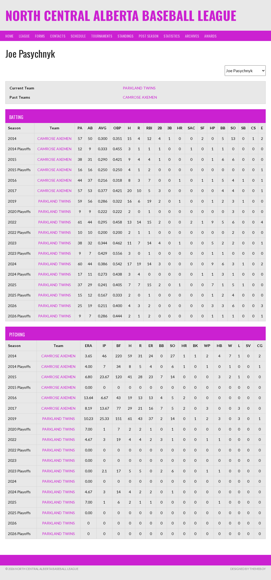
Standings (125, 36)
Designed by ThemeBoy (248, 568)
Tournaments (101, 36)
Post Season (148, 36)
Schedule (78, 36)
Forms (40, 36)
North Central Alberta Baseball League (120, 15)
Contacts (57, 36)
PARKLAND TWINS (139, 88)
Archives (192, 36)
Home (9, 36)
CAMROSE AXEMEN (140, 97)
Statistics (172, 36)
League (24, 36)
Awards (210, 36)
